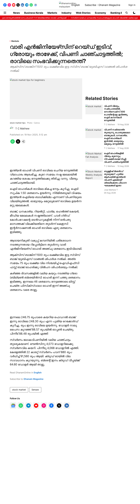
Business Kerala (33, 12)
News (16, 12)
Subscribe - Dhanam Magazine (102, 5)
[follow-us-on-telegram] (28, 405)
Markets (52, 12)
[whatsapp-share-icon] (12, 142)
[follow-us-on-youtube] (36, 405)
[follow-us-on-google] (13, 405)
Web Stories (83, 12)
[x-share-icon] (18, 142)
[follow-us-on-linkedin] (66, 405)
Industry (67, 12)
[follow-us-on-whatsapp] (21, 405)
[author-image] (12, 128)
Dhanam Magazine (33, 379)
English (76, 5)
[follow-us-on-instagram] (43, 405)
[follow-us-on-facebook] (51, 405)
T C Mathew (22, 128)
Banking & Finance (121, 12)
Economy (100, 12)
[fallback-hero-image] (94, 109)
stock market (19, 389)
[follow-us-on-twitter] (59, 405)
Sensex (35, 389)
